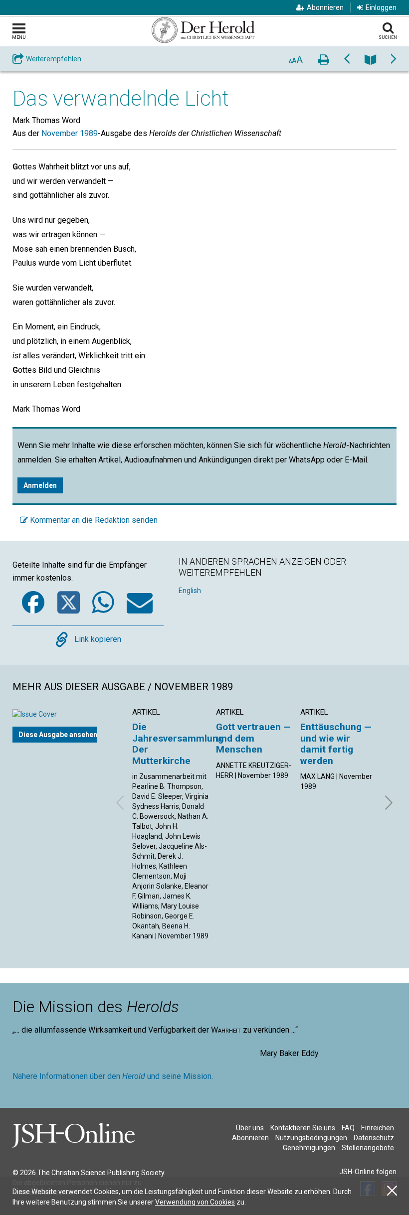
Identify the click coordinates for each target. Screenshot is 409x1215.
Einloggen (381, 7)
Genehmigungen (309, 1148)
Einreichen (377, 1128)
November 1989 (69, 133)
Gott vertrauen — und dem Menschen (253, 738)
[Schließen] (392, 1191)
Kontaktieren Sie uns (302, 1128)
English (190, 591)
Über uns (250, 1128)
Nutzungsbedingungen (311, 1138)
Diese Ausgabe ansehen (57, 735)
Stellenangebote (368, 1148)
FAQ (348, 1128)
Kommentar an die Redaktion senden (93, 520)
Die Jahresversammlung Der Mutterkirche (177, 743)
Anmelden (40, 485)
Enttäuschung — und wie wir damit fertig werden (336, 743)
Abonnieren (325, 7)
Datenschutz (374, 1138)
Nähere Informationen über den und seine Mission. (112, 1076)
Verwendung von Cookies (195, 1202)
